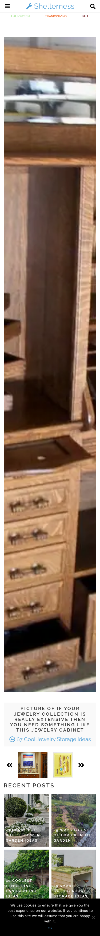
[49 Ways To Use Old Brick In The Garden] (74, 820)
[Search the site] (92, 7)
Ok (50, 928)
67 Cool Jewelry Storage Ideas (53, 739)
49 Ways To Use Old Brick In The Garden (73, 835)
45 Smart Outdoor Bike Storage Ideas (71, 891)
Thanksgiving (56, 16)
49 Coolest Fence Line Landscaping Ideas (21, 888)
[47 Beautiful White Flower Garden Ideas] (26, 820)
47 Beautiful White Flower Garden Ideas (23, 835)
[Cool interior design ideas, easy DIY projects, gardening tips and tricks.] (50, 9)
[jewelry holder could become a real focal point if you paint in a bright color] (62, 765)
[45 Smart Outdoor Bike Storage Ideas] (74, 876)
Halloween (20, 16)
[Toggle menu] (7, 7)
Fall (85, 16)
